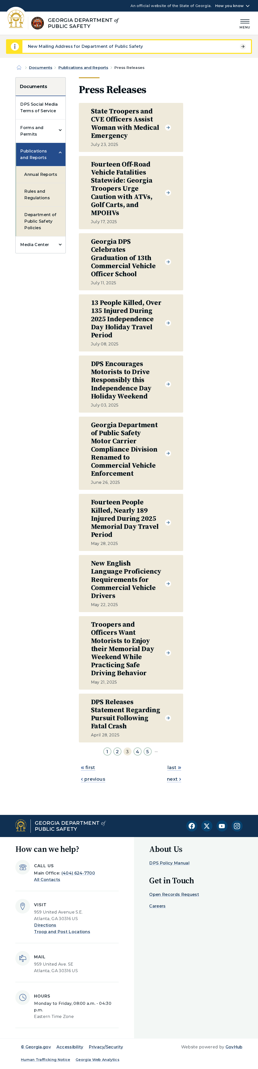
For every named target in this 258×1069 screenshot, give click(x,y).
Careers (157, 906)
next (172, 779)
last (171, 767)
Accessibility (69, 1047)
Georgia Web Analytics (97, 1059)
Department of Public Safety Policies (40, 221)
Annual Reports (40, 174)
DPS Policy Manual (169, 863)
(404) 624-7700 (78, 873)
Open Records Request (174, 894)
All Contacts (47, 879)
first (89, 767)
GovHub (234, 1047)
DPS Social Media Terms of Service (39, 107)
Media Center (34, 244)
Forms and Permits (31, 131)
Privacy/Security (106, 1047)
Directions (45, 925)
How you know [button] (229, 6)
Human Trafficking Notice (45, 1059)
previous (94, 779)
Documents (40, 67)
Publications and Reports (83, 67)
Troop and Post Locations (62, 931)
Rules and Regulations (37, 194)
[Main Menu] (245, 23)
